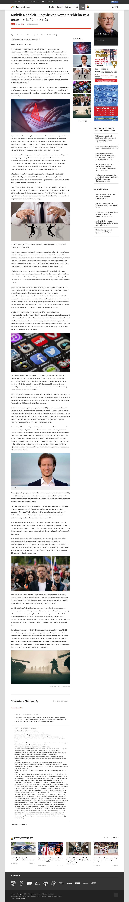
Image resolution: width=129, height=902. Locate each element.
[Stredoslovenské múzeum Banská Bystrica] (29, 885)
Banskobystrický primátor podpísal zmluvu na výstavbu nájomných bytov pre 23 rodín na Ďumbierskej (105, 156)
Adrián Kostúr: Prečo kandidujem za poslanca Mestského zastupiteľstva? (106, 214)
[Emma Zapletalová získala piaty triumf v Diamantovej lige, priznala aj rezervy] (106, 849)
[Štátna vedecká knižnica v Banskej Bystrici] (53, 885)
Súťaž (48, 2)
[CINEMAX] (69, 885)
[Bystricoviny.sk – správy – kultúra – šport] (28, 7)
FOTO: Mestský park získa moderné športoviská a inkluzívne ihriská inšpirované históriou (105, 167)
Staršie (114, 837)
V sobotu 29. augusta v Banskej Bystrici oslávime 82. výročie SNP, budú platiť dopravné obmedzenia (106, 178)
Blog (82, 7)
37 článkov (101, 40)
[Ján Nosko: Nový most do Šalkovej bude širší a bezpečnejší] (23, 849)
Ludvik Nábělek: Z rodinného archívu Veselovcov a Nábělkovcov (105, 197)
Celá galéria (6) (82, 121)
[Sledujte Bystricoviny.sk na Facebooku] (114, 2)
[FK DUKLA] (21, 885)
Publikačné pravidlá (16, 708)
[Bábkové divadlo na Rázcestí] (61, 885)
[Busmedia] (85, 885)
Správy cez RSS (21, 894)
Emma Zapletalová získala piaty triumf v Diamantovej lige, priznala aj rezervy (105, 860)
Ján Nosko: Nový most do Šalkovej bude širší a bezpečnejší (106, 204)
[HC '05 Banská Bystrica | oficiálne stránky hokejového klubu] (13, 885)
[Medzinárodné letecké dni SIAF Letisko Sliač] (45, 885)
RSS (43, 2)
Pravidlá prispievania (34, 894)
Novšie (108, 837)
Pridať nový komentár (61, 701)
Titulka (51, 7)
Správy (59, 7)
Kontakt (13, 894)
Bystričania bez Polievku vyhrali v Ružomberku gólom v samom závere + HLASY (50, 860)
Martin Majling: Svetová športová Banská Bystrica (104, 231)
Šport (76, 7)
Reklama (54, 2)
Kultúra (68, 7)
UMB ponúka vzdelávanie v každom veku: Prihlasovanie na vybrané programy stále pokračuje (105, 139)
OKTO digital (22, 898)
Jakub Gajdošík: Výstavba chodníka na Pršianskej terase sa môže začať (106, 223)
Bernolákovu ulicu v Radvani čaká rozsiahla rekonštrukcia (106, 148)
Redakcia (51, 894)
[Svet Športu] (93, 885)
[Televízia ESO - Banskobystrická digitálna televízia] (77, 885)
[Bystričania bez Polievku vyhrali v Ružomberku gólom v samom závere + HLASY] (50, 849)
